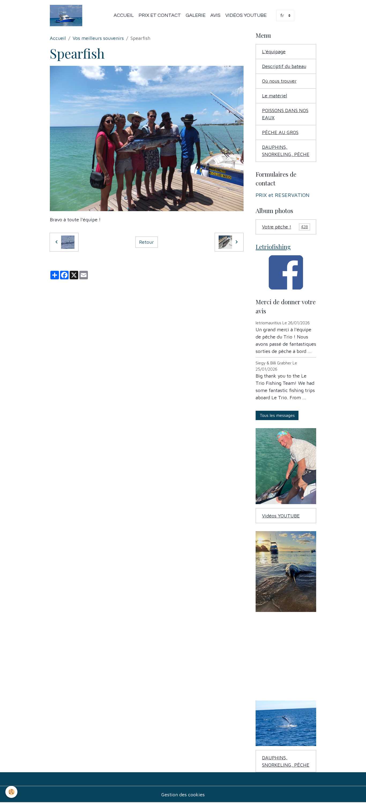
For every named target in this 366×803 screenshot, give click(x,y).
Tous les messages (277, 415)
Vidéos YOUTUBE (246, 15)
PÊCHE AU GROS (280, 132)
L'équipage (274, 51)
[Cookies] (11, 792)
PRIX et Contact (160, 15)
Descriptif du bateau (284, 66)
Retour (146, 242)
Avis (215, 15)
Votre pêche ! (285, 227)
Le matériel (274, 95)
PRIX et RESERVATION (282, 195)
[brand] (67, 15)
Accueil (124, 15)
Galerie (196, 15)
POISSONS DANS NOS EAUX (285, 114)
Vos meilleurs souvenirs (98, 38)
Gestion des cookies (183, 794)
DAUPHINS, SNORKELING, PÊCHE (285, 150)
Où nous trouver (279, 81)
